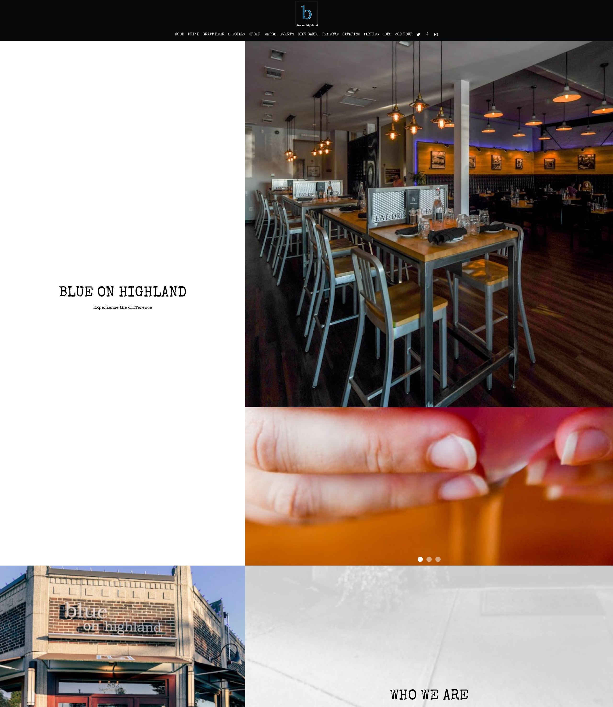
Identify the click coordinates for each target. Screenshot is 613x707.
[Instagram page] (436, 34)
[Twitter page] (418, 34)
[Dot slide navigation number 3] (438, 559)
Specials (236, 35)
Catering (351, 35)
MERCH (270, 35)
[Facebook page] (427, 34)
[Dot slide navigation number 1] (420, 559)
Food (179, 35)
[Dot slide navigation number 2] (429, 559)
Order (255, 35)
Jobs (387, 35)
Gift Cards (308, 35)
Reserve (330, 35)
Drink (193, 35)
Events (287, 35)
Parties (371, 35)
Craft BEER (213, 35)
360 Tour (404, 35)
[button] (609, 562)
